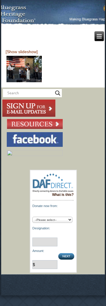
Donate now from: (45, 206)
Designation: (41, 228)
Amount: (38, 251)
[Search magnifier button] (58, 93)
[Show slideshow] (22, 51)
